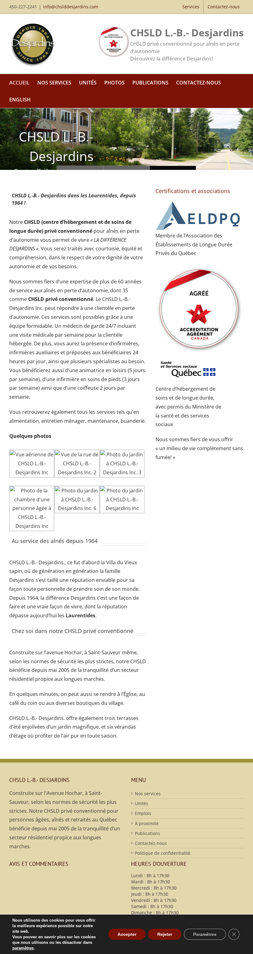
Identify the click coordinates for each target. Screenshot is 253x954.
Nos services (148, 793)
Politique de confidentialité (162, 853)
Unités (141, 803)
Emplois (143, 813)
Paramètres (205, 934)
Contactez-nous (151, 843)
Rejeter (164, 934)
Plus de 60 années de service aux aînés (126, 168)
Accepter (127, 934)
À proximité (147, 823)
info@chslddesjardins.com (70, 7)
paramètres (23, 948)
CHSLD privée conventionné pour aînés (80, 168)
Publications (147, 833)
